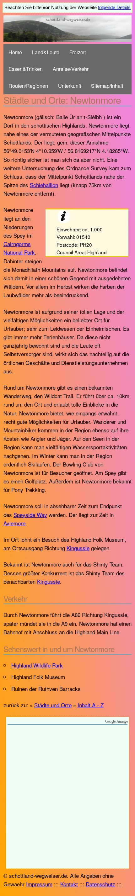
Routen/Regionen (28, 85)
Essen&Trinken (25, 68)
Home (15, 52)
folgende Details (114, 7)
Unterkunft (69, 85)
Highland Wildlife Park (37, 665)
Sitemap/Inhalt (107, 85)
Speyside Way (30, 515)
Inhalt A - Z (91, 705)
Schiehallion (44, 185)
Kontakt (69, 884)
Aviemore (14, 523)
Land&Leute (45, 52)
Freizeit (77, 52)
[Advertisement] (67, 797)
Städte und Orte (53, 705)
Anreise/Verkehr (71, 68)
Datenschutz (100, 884)
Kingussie (78, 548)
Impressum (39, 884)
